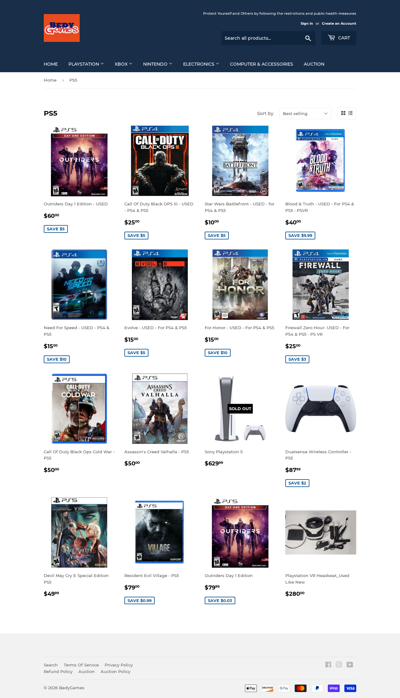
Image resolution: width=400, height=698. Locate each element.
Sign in (307, 23)
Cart (343, 38)
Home (51, 64)
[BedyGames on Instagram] (339, 665)
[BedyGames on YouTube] (350, 665)
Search (51, 664)
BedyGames (71, 687)
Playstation (84, 64)
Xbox (122, 64)
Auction (314, 64)
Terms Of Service (81, 664)
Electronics (199, 64)
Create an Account (339, 23)
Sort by (265, 113)
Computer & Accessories (261, 64)
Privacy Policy (119, 664)
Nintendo (156, 64)
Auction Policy (115, 671)
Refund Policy (58, 671)
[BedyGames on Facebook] (328, 665)
